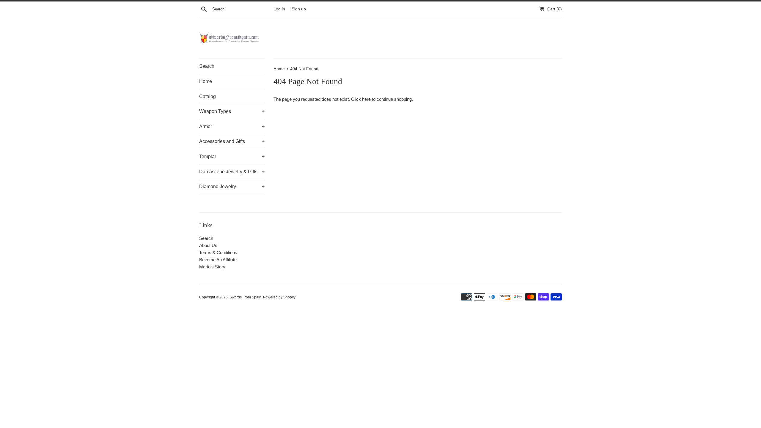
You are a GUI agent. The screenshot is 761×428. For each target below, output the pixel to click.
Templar (232, 156)
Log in (279, 9)
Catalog (207, 96)
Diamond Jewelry (232, 186)
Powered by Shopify (279, 297)
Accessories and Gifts (232, 141)
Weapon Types (232, 111)
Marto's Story (212, 266)
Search (206, 66)
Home (205, 81)
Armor (232, 126)
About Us (208, 245)
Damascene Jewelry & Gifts (232, 171)
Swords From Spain (245, 297)
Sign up (299, 9)
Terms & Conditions (218, 252)
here (366, 99)
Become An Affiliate (218, 259)
